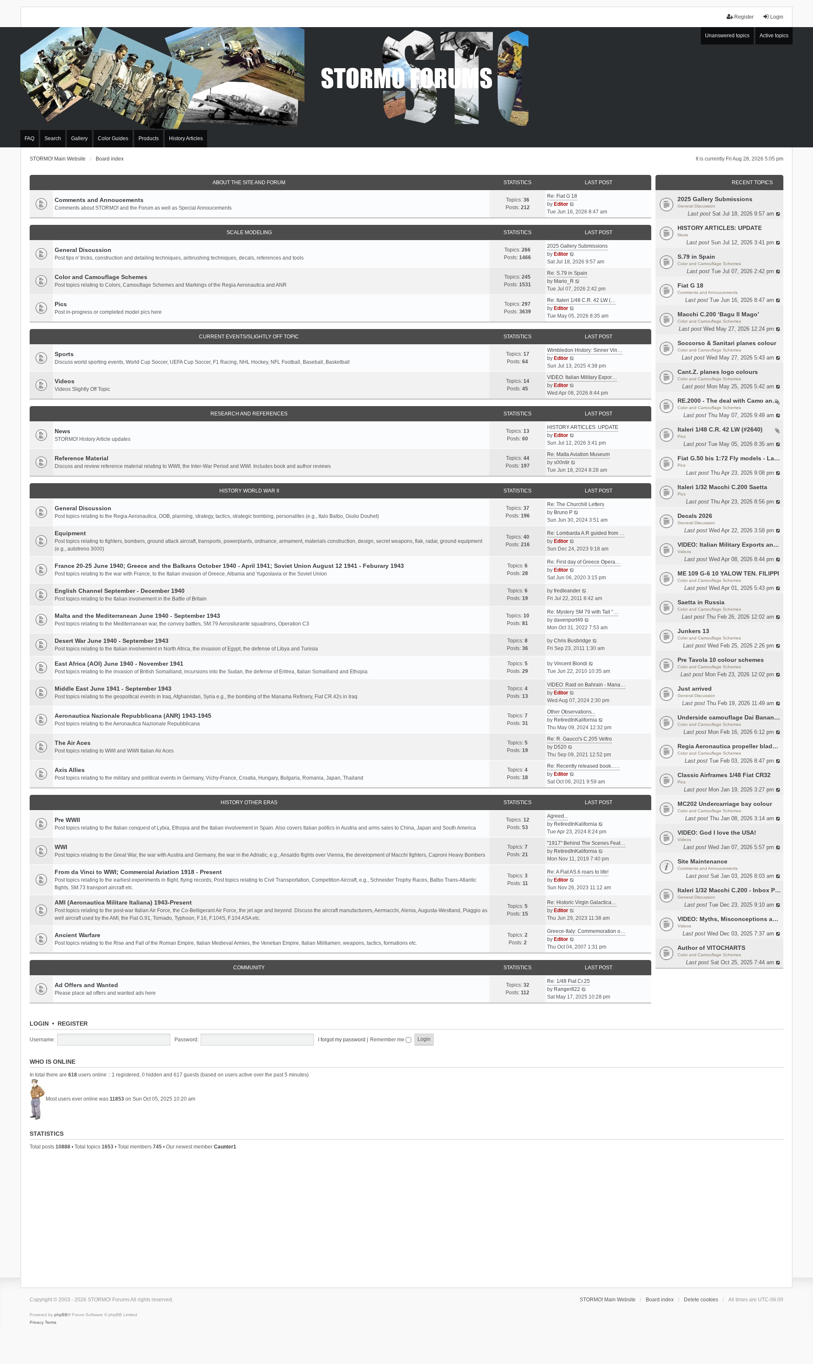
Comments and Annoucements (708, 292)
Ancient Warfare (77, 935)
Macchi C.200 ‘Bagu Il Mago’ (718, 314)
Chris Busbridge (572, 641)
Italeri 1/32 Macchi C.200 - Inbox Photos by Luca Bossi (729, 890)
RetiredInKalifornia (575, 720)
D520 (560, 747)
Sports (64, 354)
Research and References (249, 414)
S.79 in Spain (696, 256)
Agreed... (557, 816)
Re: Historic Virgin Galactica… (582, 902)
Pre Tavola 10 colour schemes (721, 659)
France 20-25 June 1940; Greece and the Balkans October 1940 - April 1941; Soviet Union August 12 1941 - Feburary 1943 (229, 565)
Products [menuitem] (148, 138)
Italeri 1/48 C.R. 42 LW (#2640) (720, 429)
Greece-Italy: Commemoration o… (586, 931)
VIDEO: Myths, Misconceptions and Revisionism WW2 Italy (729, 919)
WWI (61, 847)
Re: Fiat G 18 (562, 196)
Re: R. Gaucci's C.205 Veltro (579, 739)
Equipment (70, 533)
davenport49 (568, 620)
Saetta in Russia (701, 602)
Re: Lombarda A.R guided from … (586, 533)
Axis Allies (70, 769)
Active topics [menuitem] (774, 36)
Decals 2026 (695, 515)
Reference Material (81, 458)
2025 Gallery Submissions (715, 199)
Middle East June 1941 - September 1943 (113, 688)
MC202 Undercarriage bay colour (725, 803)
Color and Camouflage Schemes (709, 263)
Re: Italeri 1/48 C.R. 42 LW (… (581, 300)
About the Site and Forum (249, 182)
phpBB (61, 1314)
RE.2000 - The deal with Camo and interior (729, 400)
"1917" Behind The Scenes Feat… (586, 843)
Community (249, 968)
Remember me (388, 1040)
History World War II (249, 491)
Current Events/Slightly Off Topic (249, 337)
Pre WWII (67, 819)
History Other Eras (249, 802)
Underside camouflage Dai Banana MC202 (729, 717)
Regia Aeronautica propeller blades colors (729, 746)
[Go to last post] (778, 213)
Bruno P (563, 512)
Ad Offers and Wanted (86, 985)
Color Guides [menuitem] (113, 138)
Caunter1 (225, 1147)
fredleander (567, 591)
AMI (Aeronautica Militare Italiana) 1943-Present (123, 902)
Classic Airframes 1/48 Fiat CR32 (724, 775)
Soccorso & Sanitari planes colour (727, 343)
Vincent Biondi (570, 664)
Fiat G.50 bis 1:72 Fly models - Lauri (729, 458)
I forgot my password (341, 1040)
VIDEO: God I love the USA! (717, 832)
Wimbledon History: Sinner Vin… (584, 350)
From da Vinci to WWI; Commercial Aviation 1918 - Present (138, 872)
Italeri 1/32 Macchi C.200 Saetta (722, 487)
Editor (561, 204)
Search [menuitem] (52, 138)
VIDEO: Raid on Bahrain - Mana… (586, 685)
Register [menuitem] (744, 17)
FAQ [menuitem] (29, 138)
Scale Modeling (249, 232)
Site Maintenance (702, 861)
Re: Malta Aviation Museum (578, 454)
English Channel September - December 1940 (120, 590)
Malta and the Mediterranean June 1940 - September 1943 (137, 615)
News (683, 234)
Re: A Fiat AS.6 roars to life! (577, 872)
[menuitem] (37, 1322)
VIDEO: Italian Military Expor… (582, 377)
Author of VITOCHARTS (711, 947)
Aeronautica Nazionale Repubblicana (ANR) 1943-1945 (133, 715)
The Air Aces (73, 742)
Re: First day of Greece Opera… (583, 562)
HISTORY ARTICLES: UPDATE (720, 227)
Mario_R (564, 281)
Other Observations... (571, 712)
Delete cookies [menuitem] (701, 1300)
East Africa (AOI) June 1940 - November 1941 (119, 663)
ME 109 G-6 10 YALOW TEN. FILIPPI (728, 573)
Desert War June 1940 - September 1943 (112, 640)
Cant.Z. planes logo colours (718, 371)
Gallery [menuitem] (79, 138)
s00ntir (562, 462)
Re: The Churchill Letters (575, 504)
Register (73, 1023)
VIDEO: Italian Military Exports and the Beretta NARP (729, 544)
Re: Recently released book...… (583, 766)
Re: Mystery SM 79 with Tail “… (582, 612)
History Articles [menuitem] (186, 138)
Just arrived (695, 688)
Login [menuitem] (776, 17)
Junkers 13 (693, 631)
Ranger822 (567, 989)
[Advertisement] (406, 1217)
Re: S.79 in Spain (567, 273)
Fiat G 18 (690, 285)
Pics (682, 436)
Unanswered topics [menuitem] (727, 36)
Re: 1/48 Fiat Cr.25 (568, 981)
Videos (684, 551)
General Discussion (696, 206)
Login (39, 1023)
